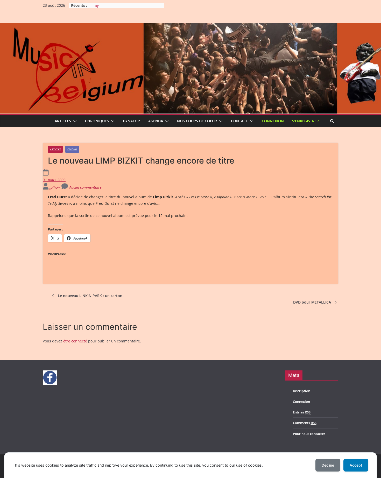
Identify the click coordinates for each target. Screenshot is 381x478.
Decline (328, 465)
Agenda (155, 120)
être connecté (75, 341)
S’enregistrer (305, 120)
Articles (63, 120)
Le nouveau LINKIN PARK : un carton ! (91, 295)
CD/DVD (72, 149)
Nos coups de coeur (197, 120)
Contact (239, 120)
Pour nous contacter (309, 433)
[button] (74, 121)
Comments (304, 422)
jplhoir (55, 187)
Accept (356, 465)
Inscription (301, 391)
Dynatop (131, 120)
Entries (302, 412)
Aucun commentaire (85, 187)
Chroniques (97, 120)
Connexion (273, 120)
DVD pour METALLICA (312, 302)
